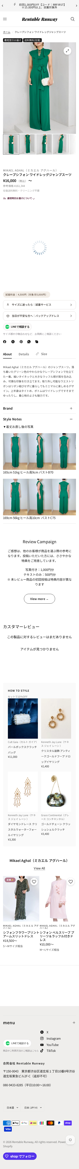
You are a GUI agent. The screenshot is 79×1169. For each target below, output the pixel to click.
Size (44, 354)
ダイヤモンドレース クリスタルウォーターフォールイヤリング (22, 829)
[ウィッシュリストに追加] (33, 881)
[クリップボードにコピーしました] (37, 341)
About (7, 354)
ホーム (6, 32)
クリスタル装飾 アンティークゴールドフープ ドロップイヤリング (55, 756)
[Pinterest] (22, 341)
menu (9, 1022)
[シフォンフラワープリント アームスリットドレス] (21, 898)
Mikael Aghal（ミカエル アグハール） (31, 170)
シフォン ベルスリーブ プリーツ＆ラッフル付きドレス (57, 936)
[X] (13, 341)
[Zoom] (67, 51)
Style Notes (12, 419)
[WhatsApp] (29, 341)
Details (24, 354)
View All (39, 868)
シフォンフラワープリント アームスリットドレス (21, 934)
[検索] (72, 19)
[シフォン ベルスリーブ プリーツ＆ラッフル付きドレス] (58, 898)
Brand (8, 408)
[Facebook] (5, 341)
